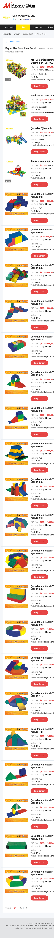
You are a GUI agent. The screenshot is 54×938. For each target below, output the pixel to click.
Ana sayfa (9, 27)
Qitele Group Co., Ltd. (23, 15)
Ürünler (24, 27)
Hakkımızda (37, 27)
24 (15, 908)
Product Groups (14, 41)
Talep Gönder (39, 86)
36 (21, 908)
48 (26, 908)
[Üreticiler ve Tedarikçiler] (19, 5)
